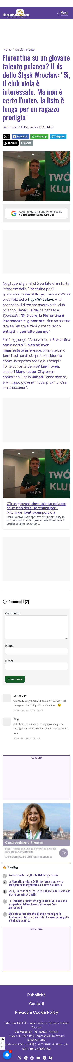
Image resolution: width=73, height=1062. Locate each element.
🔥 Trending (10, 867)
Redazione (10, 127)
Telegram (59, 136)
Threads (12, 143)
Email (28, 143)
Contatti (36, 1003)
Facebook (21, 136)
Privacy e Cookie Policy (36, 1012)
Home (8, 49)
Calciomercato (25, 49)
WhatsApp (41, 136)
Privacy (2, 1045)
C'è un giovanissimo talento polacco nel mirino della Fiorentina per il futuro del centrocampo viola (36, 508)
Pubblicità (36, 995)
